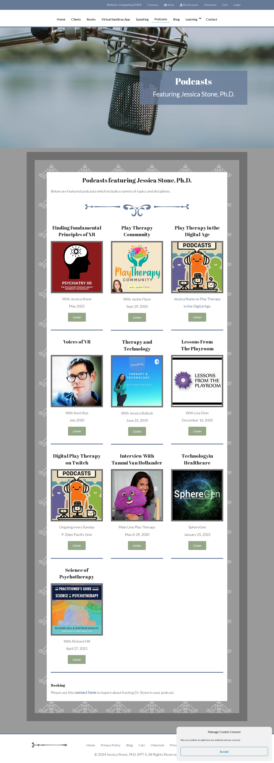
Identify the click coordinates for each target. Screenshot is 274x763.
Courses (152, 4)
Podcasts (160, 19)
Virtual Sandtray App (115, 19)
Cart (225, 4)
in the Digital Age (197, 306)
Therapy (214, 299)
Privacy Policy (110, 745)
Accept (224, 751)
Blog (176, 19)
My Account (190, 4)
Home (61, 19)
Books (91, 19)
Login (237, 4)
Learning (191, 19)
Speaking (142, 19)
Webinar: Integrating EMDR (124, 4)
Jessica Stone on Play (190, 299)
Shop (170, 4)
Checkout (210, 4)
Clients (76, 19)
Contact (211, 19)
